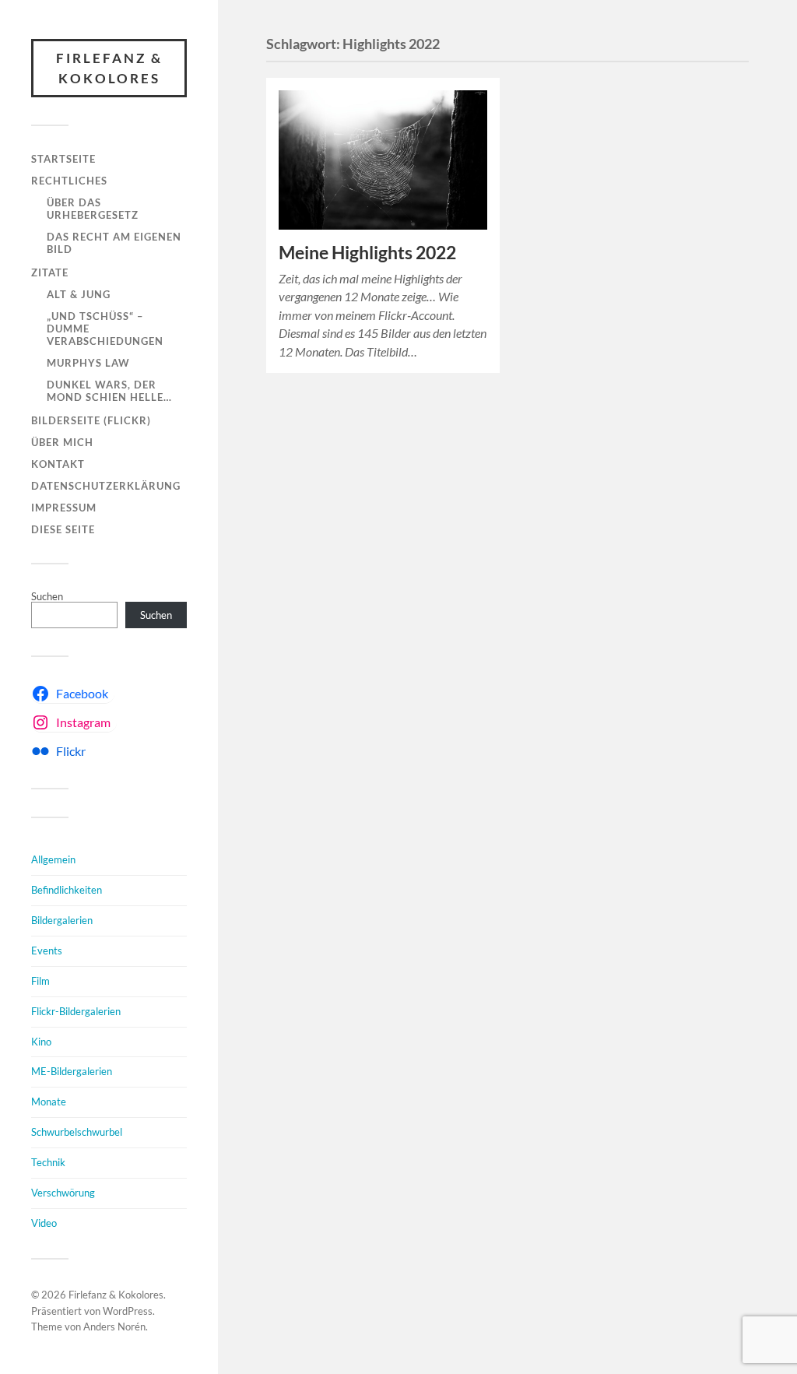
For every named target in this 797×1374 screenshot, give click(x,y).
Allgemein (53, 859)
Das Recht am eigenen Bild (114, 242)
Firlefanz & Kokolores (109, 68)
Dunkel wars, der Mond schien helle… (109, 390)
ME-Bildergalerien (71, 1071)
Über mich (62, 442)
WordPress (128, 1311)
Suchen (47, 596)
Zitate (49, 272)
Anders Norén (114, 1326)
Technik (48, 1162)
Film (40, 981)
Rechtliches (69, 180)
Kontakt (58, 464)
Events (46, 950)
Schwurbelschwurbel (76, 1132)
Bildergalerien (62, 920)
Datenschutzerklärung (106, 486)
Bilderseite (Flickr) (91, 420)
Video (44, 1223)
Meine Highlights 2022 (367, 252)
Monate (48, 1101)
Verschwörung (63, 1192)
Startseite (63, 159)
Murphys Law (88, 363)
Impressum (64, 507)
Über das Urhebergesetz (93, 208)
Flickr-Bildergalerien (76, 1011)
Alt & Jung (79, 294)
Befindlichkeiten (66, 890)
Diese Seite (63, 529)
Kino (41, 1041)
